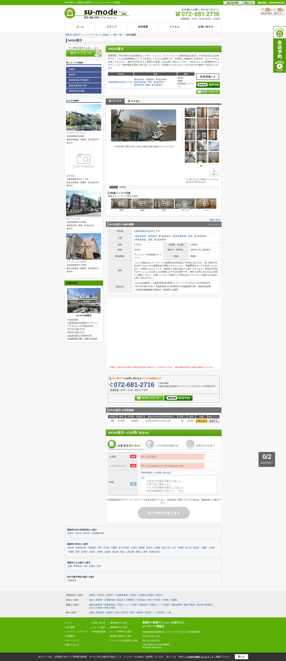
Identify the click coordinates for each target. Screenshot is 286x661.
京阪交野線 (176, 604)
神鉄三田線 (109, 607)
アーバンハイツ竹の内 (76, 262)
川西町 (100, 552)
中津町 (165, 600)
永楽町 (92, 552)
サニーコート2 (73, 219)
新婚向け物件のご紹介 (121, 636)
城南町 (142, 548)
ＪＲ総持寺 (159, 612)
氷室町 (134, 548)
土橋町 (157, 548)
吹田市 (71, 533)
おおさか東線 (95, 607)
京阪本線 (143, 604)
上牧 (85, 566)
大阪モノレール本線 (127, 604)
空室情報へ (207, 76)
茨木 (117, 612)
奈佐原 (123, 82)
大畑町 (71, 552)
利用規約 (113, 499)
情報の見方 (215, 220)
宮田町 (84, 552)
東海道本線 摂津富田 (79, 80)
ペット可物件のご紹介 (121, 631)
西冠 (122, 552)
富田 (150, 82)
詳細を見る (201, 420)
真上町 (188, 548)
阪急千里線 (189, 604)
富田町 (71, 548)
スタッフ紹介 (99, 627)
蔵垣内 (120, 600)
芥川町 (106, 548)
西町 (145, 552)
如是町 (107, 552)
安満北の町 (154, 552)
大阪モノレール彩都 (159, 604)
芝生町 (149, 548)
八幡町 (204, 548)
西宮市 (159, 595)
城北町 (115, 552)
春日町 (196, 548)
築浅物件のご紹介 (119, 623)
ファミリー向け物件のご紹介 (124, 640)
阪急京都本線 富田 (78, 85)
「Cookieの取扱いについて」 (198, 657)
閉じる (241, 656)
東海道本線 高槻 (77, 91)
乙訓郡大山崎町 (146, 595)
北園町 (114, 548)
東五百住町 (124, 548)
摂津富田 (150, 79)
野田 (77, 552)
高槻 (148, 85)
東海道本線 (139, 79)
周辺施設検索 (99, 631)
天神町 (180, 548)
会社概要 (70, 627)
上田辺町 (130, 552)
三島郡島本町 (97, 533)
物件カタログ (72, 645)
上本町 (212, 548)
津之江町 (166, 548)
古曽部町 (92, 548)
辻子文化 (70, 176)
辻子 (174, 548)
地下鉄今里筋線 (204, 604)
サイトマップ (72, 640)
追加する (213, 420)
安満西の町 (80, 548)
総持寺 (140, 612)
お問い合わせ (99, 623)
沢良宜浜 (141, 600)
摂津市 (86, 533)
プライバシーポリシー (132, 499)
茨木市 (78, 533)
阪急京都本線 (140, 82)
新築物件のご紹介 (119, 627)
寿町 (99, 548)
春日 (91, 600)
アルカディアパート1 (76, 133)
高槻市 (117, 82)
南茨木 (148, 612)
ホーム (69, 623)
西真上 (139, 552)
